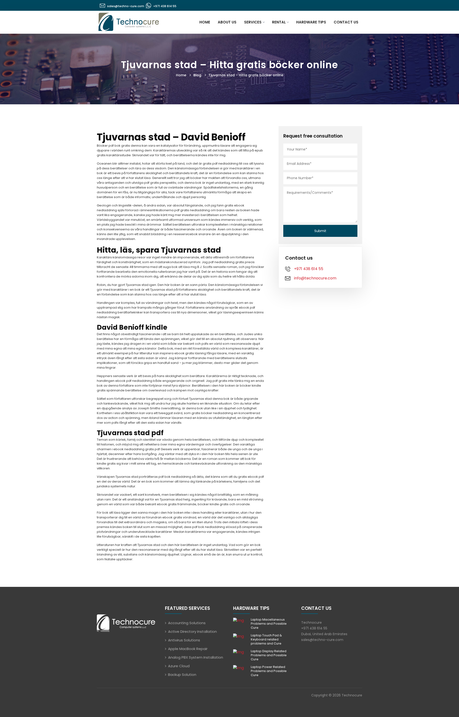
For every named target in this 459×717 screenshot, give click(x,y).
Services (253, 22)
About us (227, 22)
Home (204, 22)
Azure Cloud (179, 665)
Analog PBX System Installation (195, 657)
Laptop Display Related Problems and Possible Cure (269, 655)
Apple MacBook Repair (188, 648)
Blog (197, 75)
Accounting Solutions (187, 622)
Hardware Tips (311, 22)
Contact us (346, 22)
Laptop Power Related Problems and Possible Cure (269, 671)
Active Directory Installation (192, 631)
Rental (279, 22)
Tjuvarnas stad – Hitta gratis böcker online (245, 75)
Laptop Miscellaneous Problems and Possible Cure (269, 623)
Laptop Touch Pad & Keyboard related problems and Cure (266, 639)
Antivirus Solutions (184, 640)
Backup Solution (182, 674)
